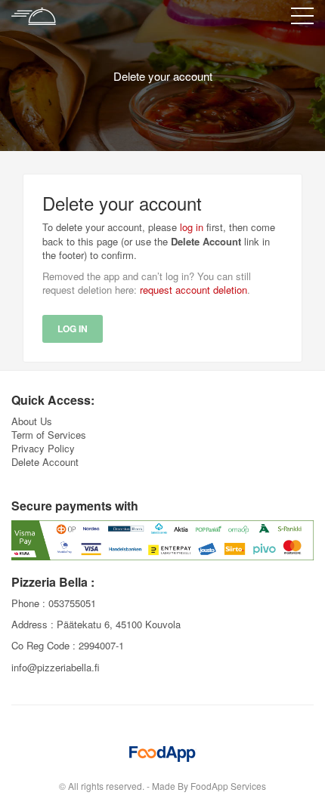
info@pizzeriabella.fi (55, 667)
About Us (31, 421)
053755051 (72, 603)
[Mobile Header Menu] (302, 19)
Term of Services (48, 434)
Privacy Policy (43, 448)
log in (191, 227)
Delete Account (45, 462)
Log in (72, 328)
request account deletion (193, 289)
